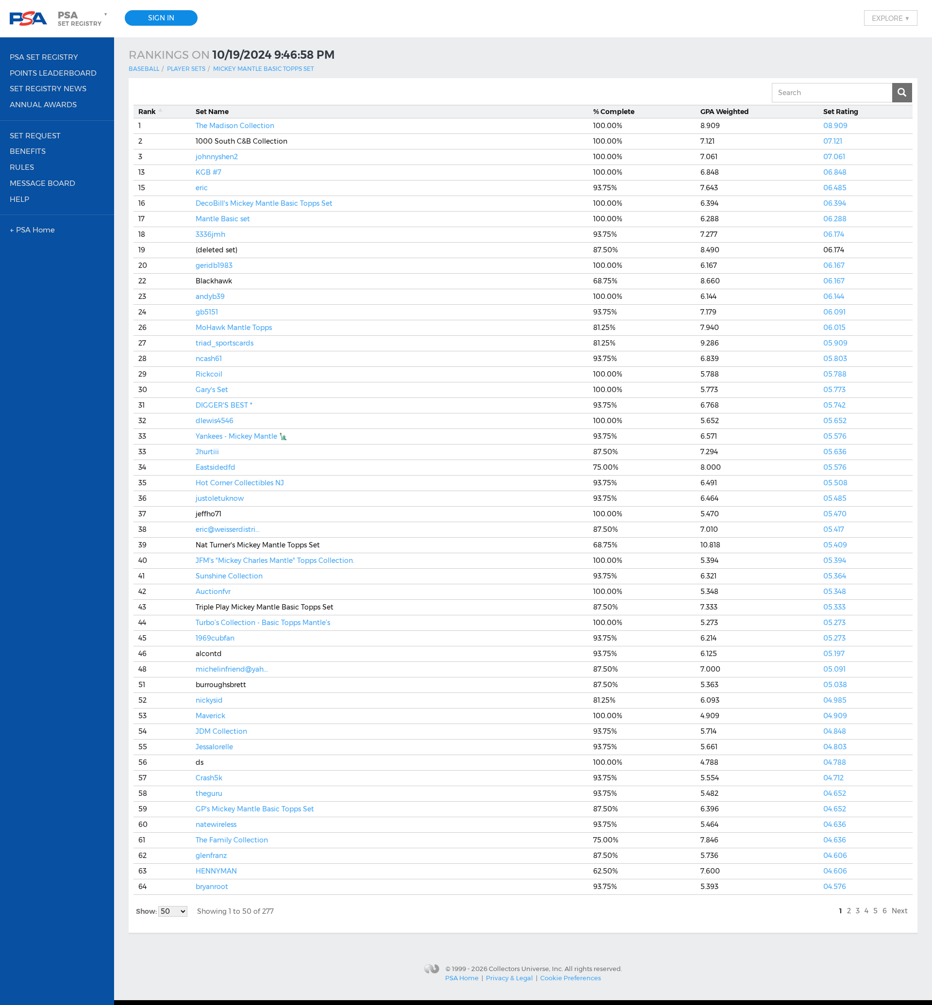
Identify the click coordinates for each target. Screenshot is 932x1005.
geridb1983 (214, 265)
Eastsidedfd (215, 467)
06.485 (835, 187)
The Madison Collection (235, 125)
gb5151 (207, 312)
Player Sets (186, 68)
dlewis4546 (214, 420)
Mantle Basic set (223, 218)
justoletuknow (220, 498)
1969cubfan (215, 638)
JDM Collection (221, 731)
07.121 (832, 141)
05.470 (835, 514)
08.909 (835, 125)
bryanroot (212, 886)
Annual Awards (43, 104)
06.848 (835, 172)
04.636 (834, 824)
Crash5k (209, 778)
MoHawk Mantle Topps (234, 327)
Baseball (144, 68)
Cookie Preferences (570, 978)
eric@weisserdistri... (228, 529)
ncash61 (209, 358)
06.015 (834, 327)
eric (202, 187)
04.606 (835, 855)
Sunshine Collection (229, 576)
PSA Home (462, 978)
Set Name (212, 111)
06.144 (833, 296)
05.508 (835, 482)
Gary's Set (212, 389)
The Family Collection (232, 840)
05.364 (834, 576)
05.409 (835, 545)
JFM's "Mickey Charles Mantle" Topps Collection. (275, 560)
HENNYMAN (216, 871)
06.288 (835, 218)
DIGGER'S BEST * (224, 405)
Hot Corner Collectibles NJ (240, 482)
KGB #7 (208, 172)
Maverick (210, 715)
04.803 (835, 746)
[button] (83, 18)
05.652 (835, 420)
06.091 (834, 312)
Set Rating (840, 111)
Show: (147, 911)
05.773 (834, 389)
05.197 (834, 653)
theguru (209, 793)
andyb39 (210, 296)
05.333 (834, 607)
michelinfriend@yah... (232, 669)
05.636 (835, 451)
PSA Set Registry (44, 57)
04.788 (834, 762)
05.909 (835, 343)
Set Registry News (48, 88)
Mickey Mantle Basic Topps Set (263, 68)
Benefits (28, 151)
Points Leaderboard (53, 73)
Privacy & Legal (509, 978)
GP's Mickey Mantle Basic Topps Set (255, 809)
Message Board (42, 183)
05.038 (835, 684)
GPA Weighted (724, 111)
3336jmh (210, 234)
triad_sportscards (224, 343)
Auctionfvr (213, 591)
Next (900, 910)
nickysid (209, 700)
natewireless (216, 824)
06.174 (833, 234)
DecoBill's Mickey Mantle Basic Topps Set (264, 203)
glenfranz (211, 855)
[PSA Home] (32, 18)
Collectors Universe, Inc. (526, 968)
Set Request (35, 135)
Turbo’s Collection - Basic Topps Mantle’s (263, 622)
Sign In (161, 18)
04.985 (835, 700)
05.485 (835, 498)
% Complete (613, 111)
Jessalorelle (214, 746)
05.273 (834, 622)
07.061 (834, 156)
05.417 (833, 529)
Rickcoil (209, 374)
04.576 (834, 886)
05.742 (834, 405)
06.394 (834, 203)
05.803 (835, 358)
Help (19, 199)
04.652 (834, 793)
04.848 (834, 731)
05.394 (834, 560)
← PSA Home (32, 229)
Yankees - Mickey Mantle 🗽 (241, 436)
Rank (147, 111)
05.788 (835, 374)
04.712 (833, 778)
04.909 (835, 715)
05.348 (834, 591)
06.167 (834, 265)
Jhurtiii (207, 451)
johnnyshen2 (217, 156)
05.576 (835, 436)
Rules (22, 167)
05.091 (834, 669)
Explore (891, 18)
